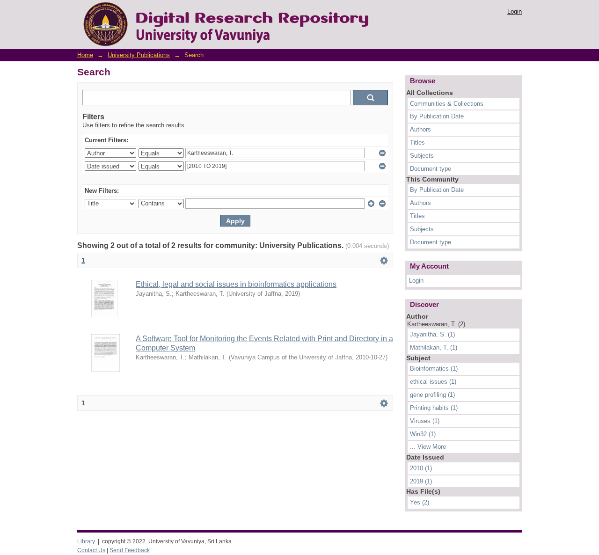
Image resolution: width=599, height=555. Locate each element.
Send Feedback (130, 550)
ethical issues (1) (433, 381)
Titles (417, 142)
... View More (428, 446)
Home (85, 54)
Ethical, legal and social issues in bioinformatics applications (236, 284)
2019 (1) (421, 481)
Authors (420, 129)
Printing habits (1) (434, 407)
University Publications (139, 54)
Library (86, 541)
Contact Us (91, 550)
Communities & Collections (446, 103)
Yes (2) (419, 502)
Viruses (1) (424, 420)
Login (514, 11)
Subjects (422, 155)
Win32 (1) (423, 434)
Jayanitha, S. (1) (432, 334)
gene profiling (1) (432, 394)
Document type (430, 168)
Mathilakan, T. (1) (433, 347)
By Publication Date (437, 116)
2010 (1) (421, 468)
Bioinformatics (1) (434, 368)
